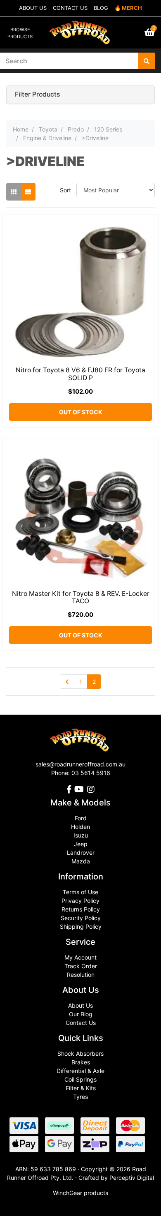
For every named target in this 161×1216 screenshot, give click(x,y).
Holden (80, 826)
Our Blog (80, 1014)
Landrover (81, 852)
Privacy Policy (80, 900)
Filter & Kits (81, 1087)
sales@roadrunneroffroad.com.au (80, 764)
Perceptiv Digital (131, 1177)
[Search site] (146, 61)
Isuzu (80, 835)
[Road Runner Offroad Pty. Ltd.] (81, 28)
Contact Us (81, 1022)
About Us (80, 1005)
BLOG (101, 8)
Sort (65, 190)
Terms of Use (80, 891)
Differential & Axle (80, 1070)
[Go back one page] (67, 681)
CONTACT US (70, 8)
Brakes (80, 1062)
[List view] (28, 192)
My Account (80, 957)
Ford (81, 818)
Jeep (81, 843)
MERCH (132, 8)
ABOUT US (33, 8)
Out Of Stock (80, 411)
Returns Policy (81, 909)
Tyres (80, 1096)
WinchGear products (80, 1192)
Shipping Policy (81, 926)
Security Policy (81, 917)
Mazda (80, 861)
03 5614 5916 (90, 772)
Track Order (80, 965)
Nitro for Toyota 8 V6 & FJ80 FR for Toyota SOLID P (80, 374)
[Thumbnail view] (13, 192)
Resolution (81, 974)
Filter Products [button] (37, 94)
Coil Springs (80, 1079)
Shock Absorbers (80, 1053)
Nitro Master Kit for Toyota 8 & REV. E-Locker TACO (80, 597)
